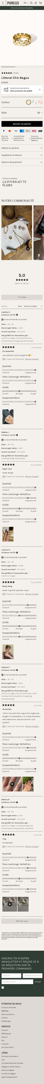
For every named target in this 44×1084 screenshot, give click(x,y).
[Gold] (28, 102)
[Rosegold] (40, 102)
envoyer (38, 982)
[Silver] (34, 102)
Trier (20, 306)
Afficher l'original (31, 359)
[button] (10, 73)
